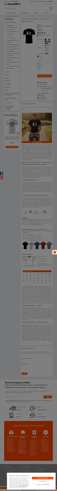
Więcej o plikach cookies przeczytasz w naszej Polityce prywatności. (19, 486)
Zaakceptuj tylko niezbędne (42, 484)
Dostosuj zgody (43, 481)
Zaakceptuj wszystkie (42, 478)
